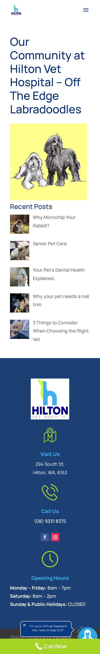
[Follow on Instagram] (55, 537)
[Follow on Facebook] (45, 537)
